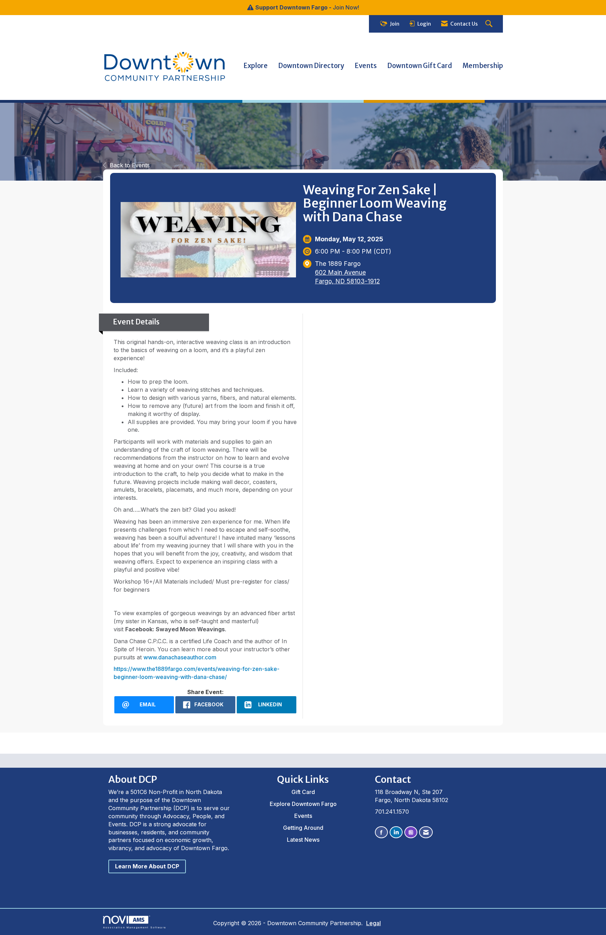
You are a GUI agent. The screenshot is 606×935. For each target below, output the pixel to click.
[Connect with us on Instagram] (410, 832)
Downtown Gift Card (419, 66)
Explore (255, 66)
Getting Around (303, 827)
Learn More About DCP (147, 866)
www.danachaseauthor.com (179, 657)
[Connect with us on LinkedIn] (396, 832)
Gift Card (303, 791)
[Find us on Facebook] (381, 832)
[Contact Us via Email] (426, 832)
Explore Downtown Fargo (303, 803)
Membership (483, 66)
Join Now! (346, 7)
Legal (373, 923)
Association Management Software (134, 927)
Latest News (303, 839)
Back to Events (130, 165)
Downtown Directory (311, 66)
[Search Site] (489, 24)
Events (366, 66)
